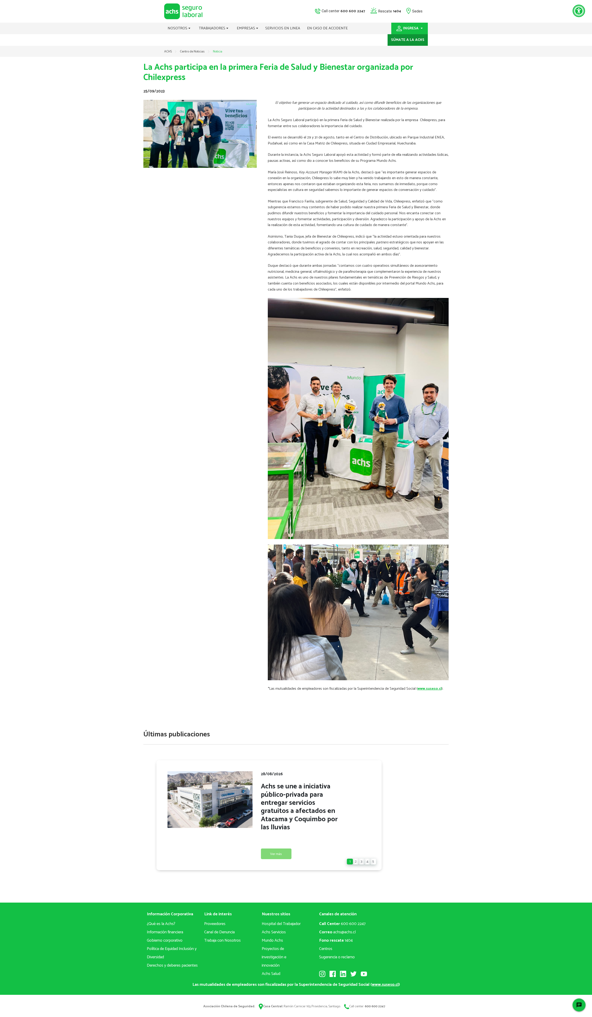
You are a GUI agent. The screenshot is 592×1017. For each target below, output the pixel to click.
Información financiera (165, 932)
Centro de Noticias (192, 51)
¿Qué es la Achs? (161, 923)
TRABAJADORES (212, 28)
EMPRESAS (246, 28)
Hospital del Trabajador (281, 923)
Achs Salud (271, 973)
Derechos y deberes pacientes (172, 965)
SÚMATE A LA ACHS (407, 40)
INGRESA (411, 28)
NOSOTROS (178, 28)
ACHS (168, 51)
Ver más (276, 854)
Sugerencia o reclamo (337, 957)
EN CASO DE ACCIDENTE (327, 28)
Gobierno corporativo (164, 940)
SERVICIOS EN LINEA (282, 28)
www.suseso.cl (429, 689)
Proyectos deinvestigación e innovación (274, 957)
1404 (336, 940)
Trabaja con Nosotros (222, 940)
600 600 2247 (342, 923)
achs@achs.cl (337, 932)
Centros (325, 948)
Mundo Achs (272, 940)
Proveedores (214, 923)
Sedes (417, 11)
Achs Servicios (274, 932)
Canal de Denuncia (219, 932)
